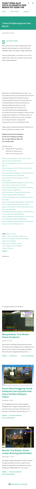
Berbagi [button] (4, 251)
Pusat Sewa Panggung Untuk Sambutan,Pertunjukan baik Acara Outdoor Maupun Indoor (17, 392)
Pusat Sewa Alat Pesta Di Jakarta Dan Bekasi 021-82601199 (14, 5)
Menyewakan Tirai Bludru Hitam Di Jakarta (15, 336)
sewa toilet (23, 236)
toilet (19, 243)
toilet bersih (6, 246)
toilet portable (7, 248)
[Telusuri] (29, 3)
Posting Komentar (15, 415)
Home (4, 11)
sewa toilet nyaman (9, 241)
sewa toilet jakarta (8, 238)
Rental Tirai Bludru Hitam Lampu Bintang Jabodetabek (17, 452)
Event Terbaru (14, 11)
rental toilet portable (10, 236)
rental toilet (11, 234)
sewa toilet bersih (22, 238)
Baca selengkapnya (27, 356)
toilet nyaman (17, 246)
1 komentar (13, 356)
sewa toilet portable (9, 243)
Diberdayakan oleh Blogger (19, 484)
